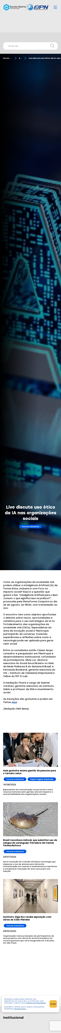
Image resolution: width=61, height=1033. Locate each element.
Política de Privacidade (36, 1003)
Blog (20, 58)
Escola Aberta (7, 58)
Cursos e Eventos (30, 526)
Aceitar (53, 1004)
